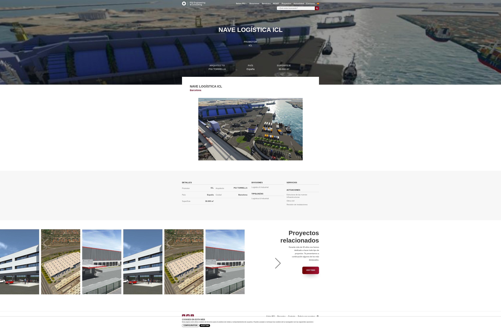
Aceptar (205, 325)
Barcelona (242, 195)
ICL (212, 188)
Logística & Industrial (260, 198)
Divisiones (254, 3)
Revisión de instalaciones (297, 204)
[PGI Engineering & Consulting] (193, 4)
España (210, 195)
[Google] (192, 316)
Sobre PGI (241, 3)
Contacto (310, 3)
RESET (276, 3)
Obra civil (290, 201)
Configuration (190, 325)
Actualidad (299, 3)
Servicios (266, 3)
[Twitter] (188, 316)
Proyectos (286, 3)
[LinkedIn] (183, 316)
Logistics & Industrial (260, 187)
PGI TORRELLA (240, 188)
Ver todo (310, 270)
